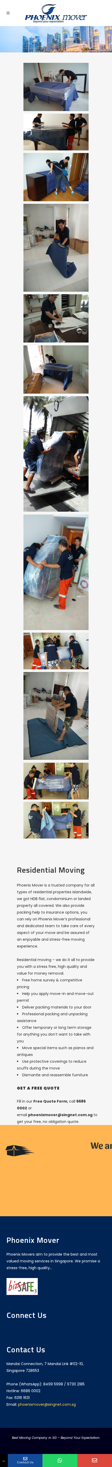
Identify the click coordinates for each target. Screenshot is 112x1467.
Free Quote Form (50, 1101)
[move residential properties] (56, 781)
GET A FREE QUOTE (38, 1088)
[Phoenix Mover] (56, 87)
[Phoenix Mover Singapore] (56, 132)
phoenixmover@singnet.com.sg (60, 1114)
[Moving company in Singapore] (56, 820)
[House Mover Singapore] (56, 248)
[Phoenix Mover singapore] (56, 651)
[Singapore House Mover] (56, 716)
